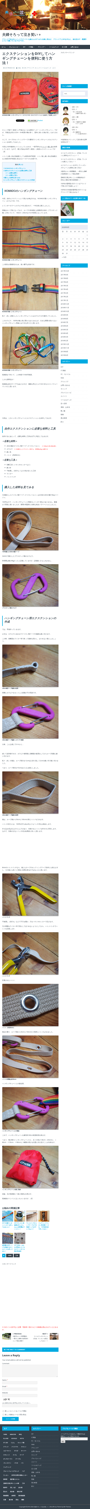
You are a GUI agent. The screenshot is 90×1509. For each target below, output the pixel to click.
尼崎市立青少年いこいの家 (11, 1483)
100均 (9, 1255)
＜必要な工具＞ (12, 175)
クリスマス (15, 1447)
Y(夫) (19, 68)
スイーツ (64, 396)
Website (5, 1393)
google (14, 1438)
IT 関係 (31, 47)
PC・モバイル (65, 374)
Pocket (40, 120)
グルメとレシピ (13, 47)
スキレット (6, 1455)
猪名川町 (19, 1491)
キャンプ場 (21, 1443)
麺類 (22, 1500)
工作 (16, 1255)
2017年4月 (64, 289)
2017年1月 (64, 300)
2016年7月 (64, 322)
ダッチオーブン (8, 1459)
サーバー (23, 1451)
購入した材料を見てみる (11, 178)
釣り (62, 422)
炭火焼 (20, 1487)
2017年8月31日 (10, 68)
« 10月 (64, 257)
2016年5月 (64, 330)
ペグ (23, 1471)
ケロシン (23, 1447)
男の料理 (64, 418)
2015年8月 (64, 351)
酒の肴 (11, 1500)
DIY (24, 47)
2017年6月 (64, 282)
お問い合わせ (74, 47)
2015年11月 (65, 348)
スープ (22, 1455)
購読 (63, 1441)
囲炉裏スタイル (14, 1479)
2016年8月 (64, 319)
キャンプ (37, 68)
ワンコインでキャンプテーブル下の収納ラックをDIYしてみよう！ (31, 1226)
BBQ (20, 1434)
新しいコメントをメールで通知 (15, 1411)
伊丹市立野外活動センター (19, 1475)
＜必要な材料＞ (12, 173)
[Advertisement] (18, 1278)
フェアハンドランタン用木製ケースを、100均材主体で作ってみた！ (43, 1226)
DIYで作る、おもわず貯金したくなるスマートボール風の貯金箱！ (19, 1248)
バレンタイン (7, 1463)
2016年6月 (64, 326)
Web (62, 378)
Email (4, 1386)
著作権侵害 (21, 1496)
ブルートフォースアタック (11, 1471)
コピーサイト (7, 1451)
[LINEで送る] (32, 120)
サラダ (16, 1451)
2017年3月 (64, 293)
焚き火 (5, 1491)
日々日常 (64, 47)
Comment (5, 1363)
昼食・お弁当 (65, 407)
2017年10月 (65, 271)
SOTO (22, 1438)
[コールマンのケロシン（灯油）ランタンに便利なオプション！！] (67, 209)
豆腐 (4, 1500)
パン (22, 1463)
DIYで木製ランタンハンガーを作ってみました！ (7, 1225)
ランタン (6, 1475)
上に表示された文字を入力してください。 (16, 1403)
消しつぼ (12, 1487)
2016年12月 (65, 304)
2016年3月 (64, 337)
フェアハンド (7, 1467)
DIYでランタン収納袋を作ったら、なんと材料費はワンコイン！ (19, 1226)
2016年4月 (64, 333)
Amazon (13, 1434)
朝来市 (5, 1487)
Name (4, 1380)
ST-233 (5, 1443)
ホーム (4, 47)
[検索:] (74, 93)
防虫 (17, 1500)
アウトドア (41, 47)
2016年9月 (64, 315)
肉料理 (13, 1496)
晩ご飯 (63, 411)
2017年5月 (64, 286)
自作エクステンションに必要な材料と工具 (17, 171)
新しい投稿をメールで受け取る (15, 1415)
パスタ (16, 1463)
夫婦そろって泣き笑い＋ (41, 1507)
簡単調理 (6, 1496)
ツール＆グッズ (53, 47)
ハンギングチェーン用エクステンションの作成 (19, 180)
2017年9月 (64, 275)
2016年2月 (64, 341)
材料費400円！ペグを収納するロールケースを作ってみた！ (7, 1248)
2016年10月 (65, 311)
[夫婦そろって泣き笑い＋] (45, 29)
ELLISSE (5, 1438)
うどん (13, 1443)
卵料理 (5, 1479)
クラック (6, 1447)
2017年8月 (64, 278)
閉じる (21, 164)
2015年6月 (64, 355)
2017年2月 (64, 297)
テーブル (18, 1459)
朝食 (62, 414)
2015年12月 (65, 344)
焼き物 (12, 1491)
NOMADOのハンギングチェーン (14, 168)
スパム (15, 1455)
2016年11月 (65, 308)
